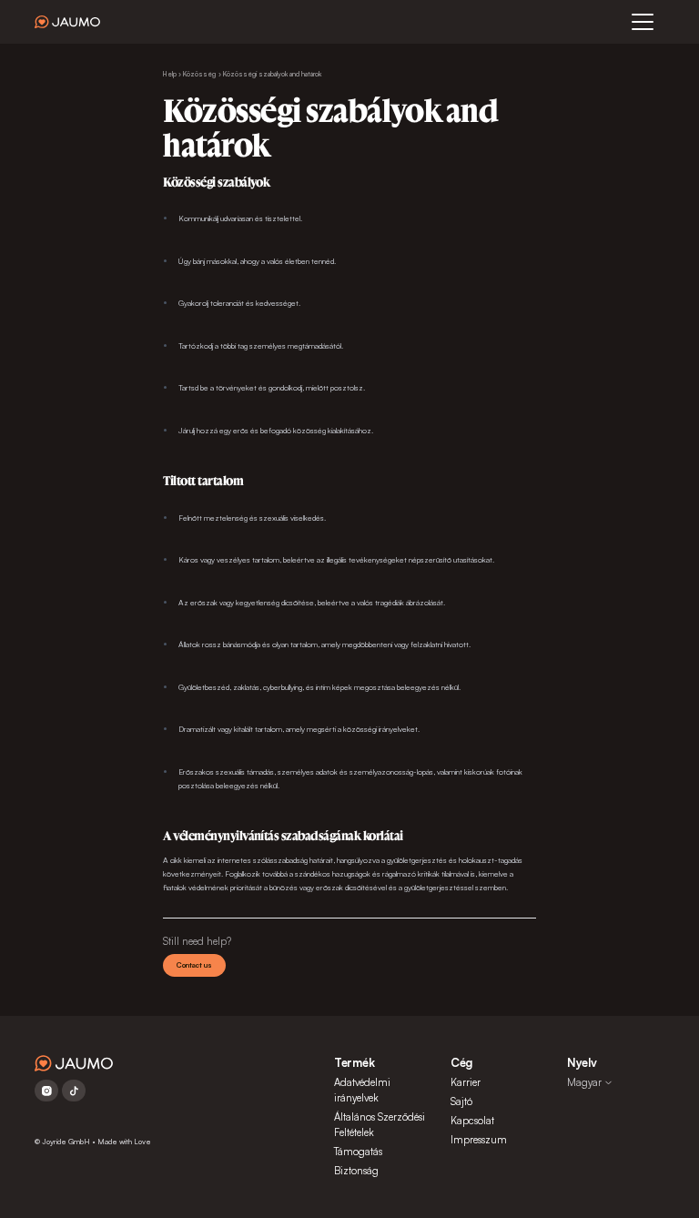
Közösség (199, 73)
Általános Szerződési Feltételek (379, 1125)
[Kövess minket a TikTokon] (74, 1091)
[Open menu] (642, 22)
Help (170, 73)
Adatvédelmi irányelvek (362, 1090)
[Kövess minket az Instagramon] (46, 1091)
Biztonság (356, 1170)
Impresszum (479, 1139)
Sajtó (461, 1101)
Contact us (194, 964)
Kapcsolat (472, 1120)
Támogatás (358, 1151)
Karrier (466, 1082)
